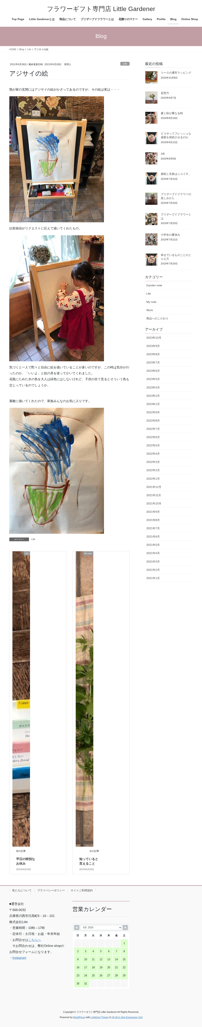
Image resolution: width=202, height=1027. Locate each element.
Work (149, 310)
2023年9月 (153, 346)
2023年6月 (153, 370)
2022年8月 (153, 420)
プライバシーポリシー (51, 890)
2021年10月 (153, 503)
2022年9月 (153, 412)
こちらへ (34, 940)
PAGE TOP (193, 992)
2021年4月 (153, 553)
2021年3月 (153, 561)
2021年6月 (153, 536)
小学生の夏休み (170, 234)
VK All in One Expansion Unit (126, 1017)
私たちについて (22, 890)
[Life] (21, 699)
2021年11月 (153, 495)
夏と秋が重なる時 (172, 113)
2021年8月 (153, 520)
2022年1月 (153, 478)
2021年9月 (153, 511)
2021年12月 (153, 486)
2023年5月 (153, 379)
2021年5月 (153, 544)
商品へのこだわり (157, 318)
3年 (163, 153)
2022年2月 (153, 470)
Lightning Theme (100, 1017)
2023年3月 (153, 387)
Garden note (154, 285)
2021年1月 (153, 578)
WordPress (79, 1017)
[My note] (84, 699)
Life (125, 63)
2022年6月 (153, 437)
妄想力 (165, 93)
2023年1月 (153, 404)
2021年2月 (153, 569)
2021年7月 (153, 528)
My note (151, 301)
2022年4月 (153, 453)
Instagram (19, 957)
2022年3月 (153, 461)
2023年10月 (153, 337)
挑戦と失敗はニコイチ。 (176, 173)
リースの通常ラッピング (176, 72)
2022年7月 (153, 428)
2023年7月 (153, 362)
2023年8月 (153, 354)
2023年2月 (153, 395)
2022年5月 (153, 445)
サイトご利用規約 (82, 890)
